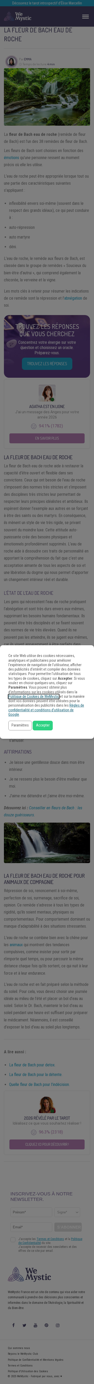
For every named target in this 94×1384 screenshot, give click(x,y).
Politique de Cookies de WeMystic (33, 696)
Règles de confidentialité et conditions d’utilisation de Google (46, 710)
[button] (20, 725)
